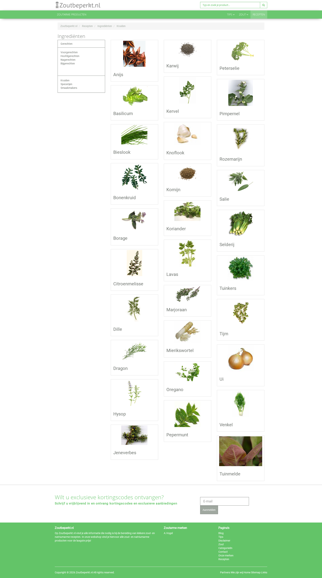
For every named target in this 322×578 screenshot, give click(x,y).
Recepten (259, 14)
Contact (223, 551)
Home (247, 572)
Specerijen (66, 84)
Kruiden (65, 80)
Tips (230, 14)
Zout (243, 14)
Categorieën (225, 548)
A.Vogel (168, 533)
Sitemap (256, 572)
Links (264, 572)
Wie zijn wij (237, 572)
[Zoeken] (263, 5)
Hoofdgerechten (70, 56)
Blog (221, 533)
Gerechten (66, 43)
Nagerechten (68, 59)
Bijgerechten (68, 63)
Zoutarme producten (71, 14)
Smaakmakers (69, 87)
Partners (225, 572)
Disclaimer (224, 540)
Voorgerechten (69, 52)
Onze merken (225, 555)
